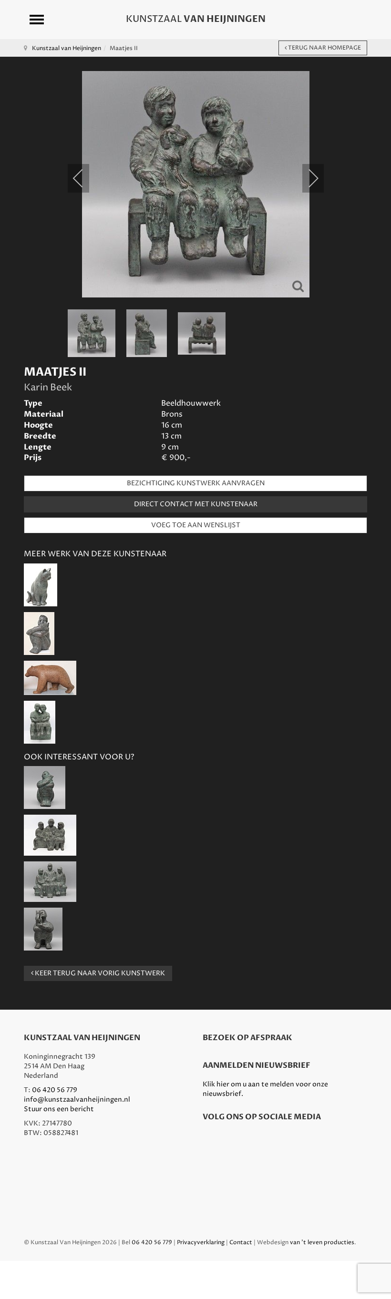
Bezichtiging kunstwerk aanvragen (196, 483)
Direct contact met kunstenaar (195, 504)
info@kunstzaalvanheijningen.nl (77, 1099)
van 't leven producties (322, 1242)
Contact (240, 1242)
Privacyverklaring (201, 1242)
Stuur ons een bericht (59, 1109)
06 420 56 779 (54, 1089)
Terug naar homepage (324, 48)
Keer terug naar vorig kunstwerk (99, 973)
